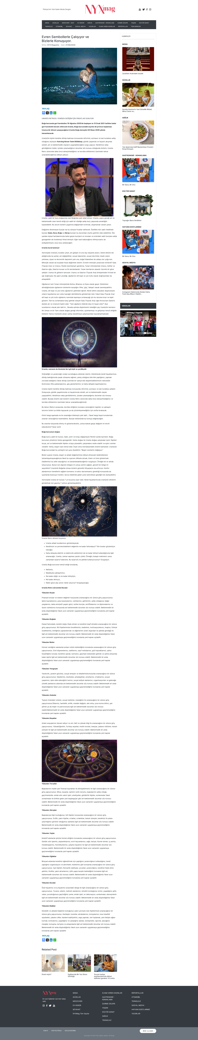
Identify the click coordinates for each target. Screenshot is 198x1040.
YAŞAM (133, 23)
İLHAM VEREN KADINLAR (107, 26)
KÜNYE (45, 1030)
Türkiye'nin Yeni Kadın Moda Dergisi (57, 9)
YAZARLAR (92, 26)
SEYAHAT (69, 26)
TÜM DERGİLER (136, 26)
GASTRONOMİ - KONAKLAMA (104, 23)
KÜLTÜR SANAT (144, 23)
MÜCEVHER (77, 1001)
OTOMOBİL (59, 26)
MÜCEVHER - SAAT (68, 23)
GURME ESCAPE (123, 23)
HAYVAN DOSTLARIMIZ (141, 1009)
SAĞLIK (89, 23)
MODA (47, 23)
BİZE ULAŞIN (148, 1031)
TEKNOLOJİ (48, 26)
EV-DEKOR (80, 23)
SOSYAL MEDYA (80, 26)
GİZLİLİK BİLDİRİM (70, 1030)
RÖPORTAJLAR (123, 26)
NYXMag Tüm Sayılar (81, 1014)
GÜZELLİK (55, 23)
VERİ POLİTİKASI (56, 1030)
